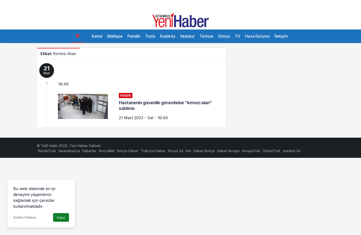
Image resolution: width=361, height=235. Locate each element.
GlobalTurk (271, 151)
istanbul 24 (291, 151)
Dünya (224, 36)
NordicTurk (47, 151)
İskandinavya (69, 151)
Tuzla (150, 36)
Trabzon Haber (153, 151)
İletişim (281, 36)
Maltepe (115, 36)
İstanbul (187, 36)
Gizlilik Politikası (24, 217)
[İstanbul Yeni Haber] (180, 19)
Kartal (97, 36)
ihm (188, 151)
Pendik (133, 36)
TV (237, 36)
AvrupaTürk (251, 151)
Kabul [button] (61, 218)
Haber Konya (204, 151)
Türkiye (206, 36)
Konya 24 (175, 151)
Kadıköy (167, 36)
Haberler (89, 151)
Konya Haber (127, 151)
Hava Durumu (257, 36)
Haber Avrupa (228, 151)
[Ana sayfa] (77, 36)
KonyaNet (107, 151)
